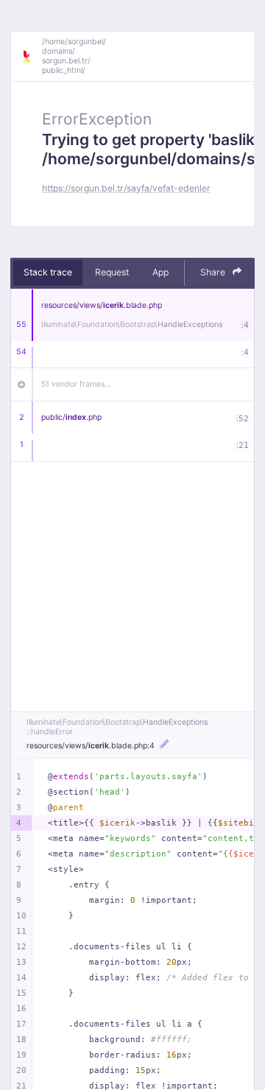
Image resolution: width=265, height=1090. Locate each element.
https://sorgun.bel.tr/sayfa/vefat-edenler (126, 188)
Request (112, 272)
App (160, 272)
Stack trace (48, 272)
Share (213, 272)
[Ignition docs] (31, 56)
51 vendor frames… (76, 384)
